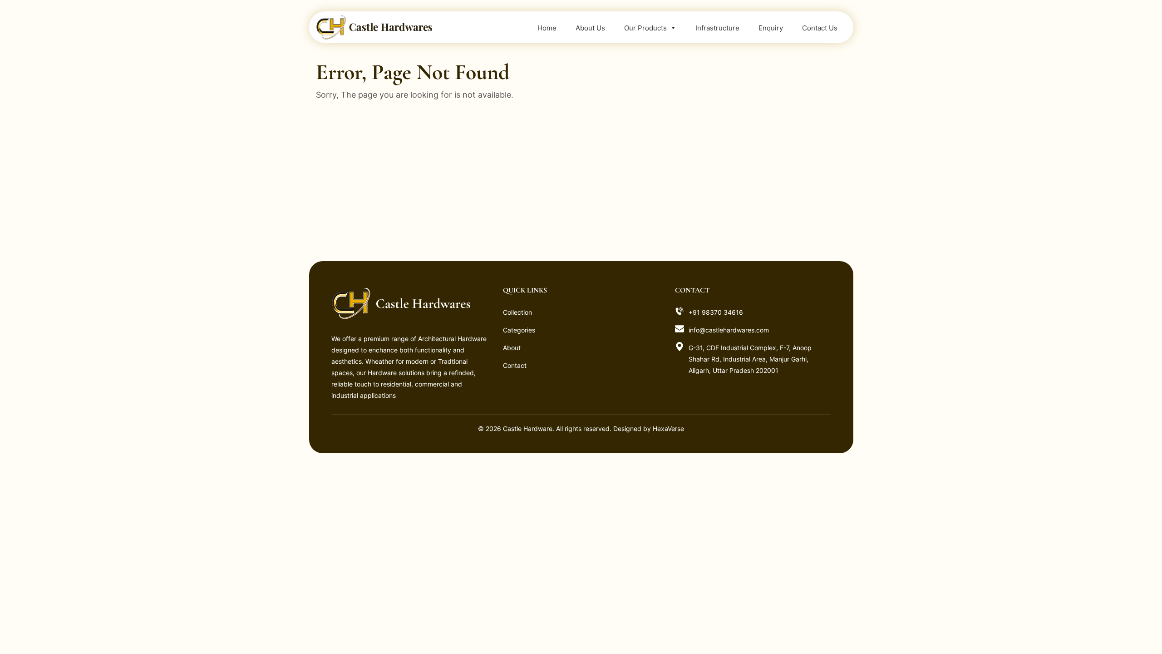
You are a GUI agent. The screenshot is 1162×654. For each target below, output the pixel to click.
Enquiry (770, 28)
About (512, 348)
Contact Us (819, 28)
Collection (517, 312)
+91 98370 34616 (716, 312)
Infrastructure (717, 28)
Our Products (645, 28)
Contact (515, 365)
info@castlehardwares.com (729, 330)
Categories (519, 330)
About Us (590, 28)
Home (546, 28)
